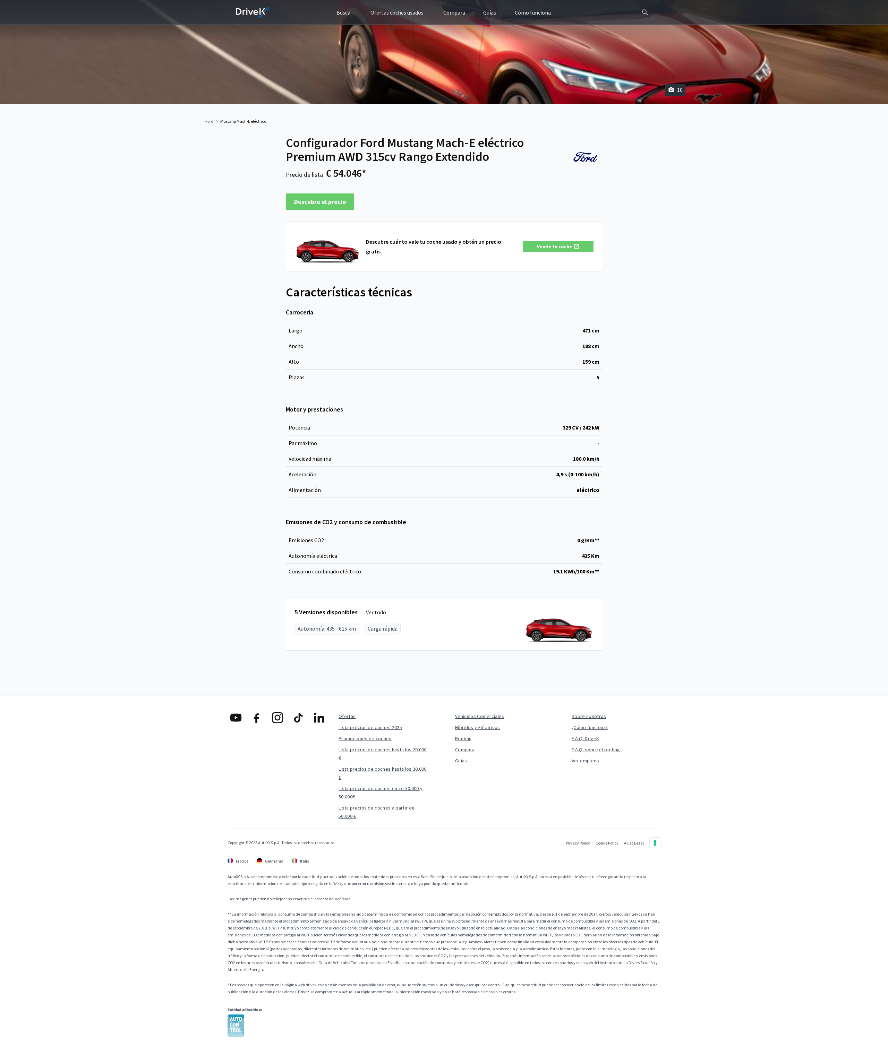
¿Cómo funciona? (590, 727)
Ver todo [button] (376, 612)
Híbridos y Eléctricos (477, 727)
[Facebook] (256, 717)
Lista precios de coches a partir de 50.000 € (377, 812)
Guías (461, 761)
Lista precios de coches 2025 (370, 727)
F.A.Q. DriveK (585, 738)
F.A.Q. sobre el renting (596, 749)
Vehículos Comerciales (479, 716)
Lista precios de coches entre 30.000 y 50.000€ (380, 792)
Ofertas (347, 716)
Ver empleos (585, 761)
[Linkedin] (319, 717)
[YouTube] (236, 717)
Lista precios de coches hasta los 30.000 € (383, 773)
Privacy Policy (578, 843)
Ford (209, 121)
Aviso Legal (634, 843)
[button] (558, 246)
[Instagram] (277, 717)
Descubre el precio (320, 202)
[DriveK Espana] (253, 12)
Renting (463, 738)
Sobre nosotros (589, 716)
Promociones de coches (365, 738)
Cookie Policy (607, 843)
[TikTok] (298, 717)
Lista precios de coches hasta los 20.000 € (383, 753)
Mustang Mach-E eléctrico (243, 121)
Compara (465, 749)
